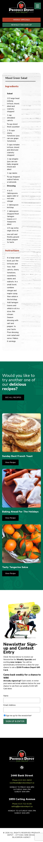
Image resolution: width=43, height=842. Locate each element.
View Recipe (10, 462)
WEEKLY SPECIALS (21, 20)
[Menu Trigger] (37, 6)
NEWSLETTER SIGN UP (21, 25)
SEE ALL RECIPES (13, 397)
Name (5, 695)
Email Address (9, 705)
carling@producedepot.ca (21, 806)
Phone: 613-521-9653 (22, 780)
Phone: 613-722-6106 (22, 803)
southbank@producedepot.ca (22, 782)
